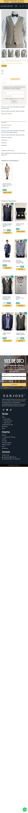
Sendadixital (16, 465)
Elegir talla (7, 232)
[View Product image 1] (4, 53)
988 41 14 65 (6, 2)
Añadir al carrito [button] (7, 192)
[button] (16, 6)
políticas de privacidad (19, 98)
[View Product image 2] (10, 53)
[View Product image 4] (24, 53)
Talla (2, 71)
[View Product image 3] (17, 53)
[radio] (3, 74)
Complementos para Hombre (11, 60)
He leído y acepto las (14, 98)
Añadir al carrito (15, 79)
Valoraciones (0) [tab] (5, 127)
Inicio (2, 60)
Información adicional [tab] (6, 125)
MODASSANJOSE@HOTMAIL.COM (17, 2)
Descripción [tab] (4, 122)
